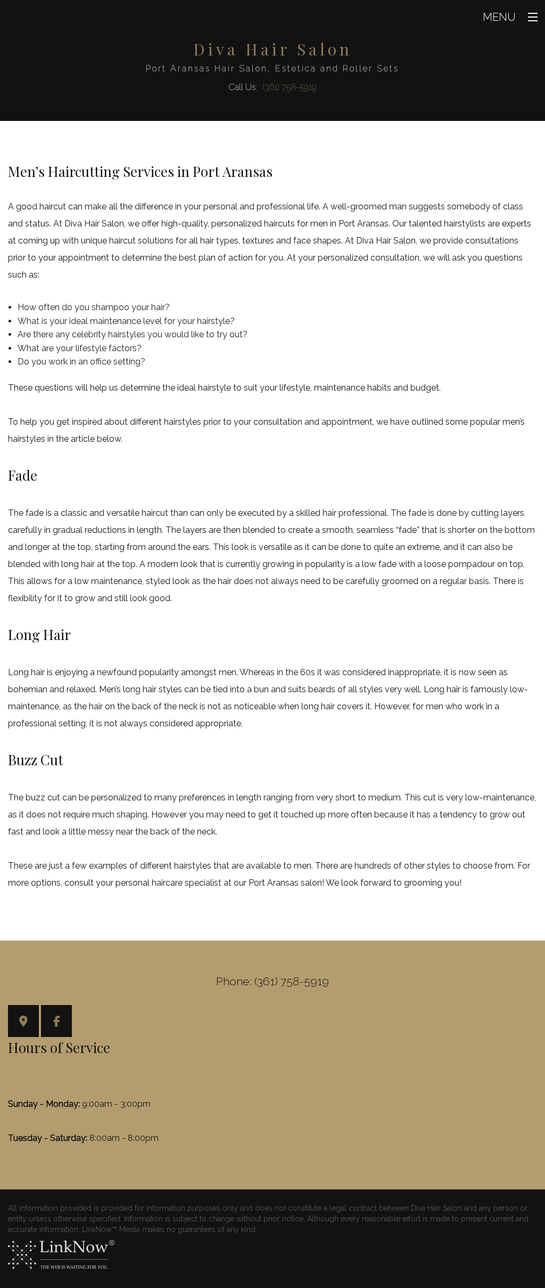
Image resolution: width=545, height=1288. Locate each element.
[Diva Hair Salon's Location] (23, 1022)
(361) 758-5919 (289, 87)
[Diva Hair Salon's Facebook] (56, 1022)
